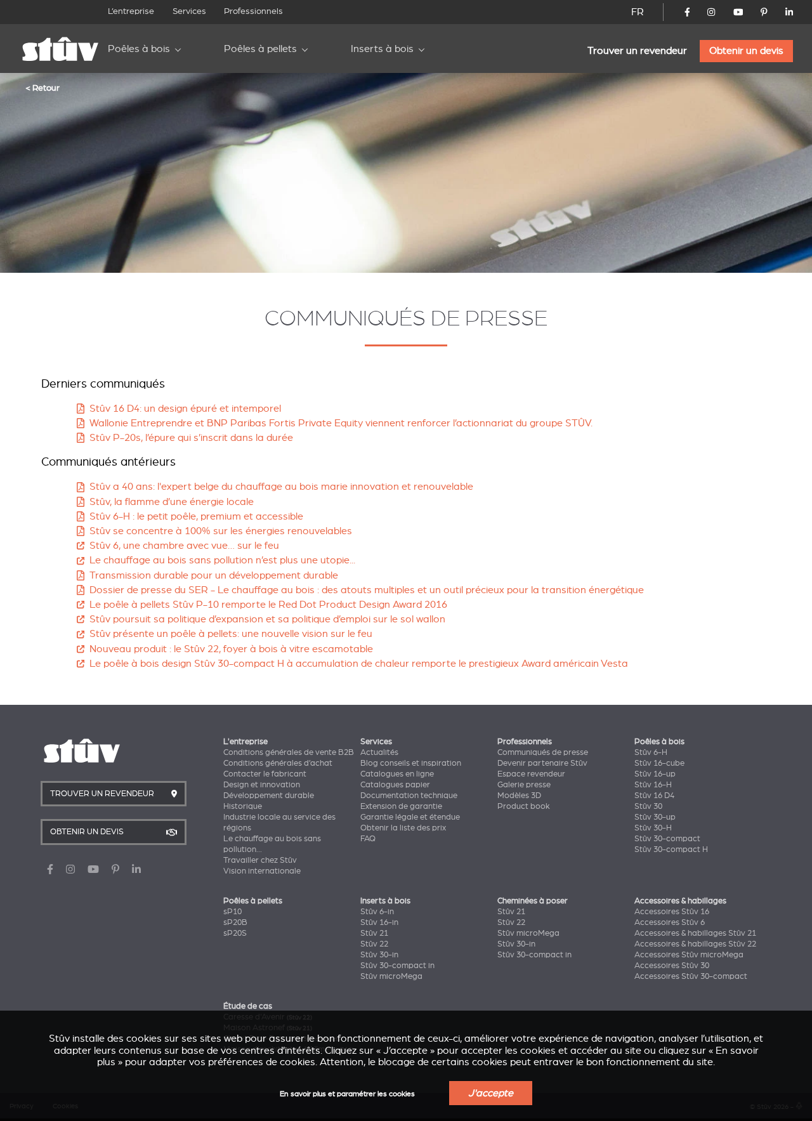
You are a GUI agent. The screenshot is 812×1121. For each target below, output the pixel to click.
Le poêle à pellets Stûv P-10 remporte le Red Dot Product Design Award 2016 (268, 604)
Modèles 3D (519, 795)
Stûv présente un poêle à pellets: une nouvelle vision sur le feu (230, 633)
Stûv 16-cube (659, 763)
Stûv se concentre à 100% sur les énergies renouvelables (220, 531)
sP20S (235, 933)
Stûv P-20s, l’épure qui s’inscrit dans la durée (191, 437)
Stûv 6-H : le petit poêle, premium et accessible (196, 516)
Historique (242, 806)
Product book (523, 806)
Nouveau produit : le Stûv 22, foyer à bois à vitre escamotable (231, 649)
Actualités (379, 752)
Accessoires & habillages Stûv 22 (695, 944)
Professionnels (253, 11)
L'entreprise (245, 741)
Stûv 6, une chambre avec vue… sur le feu (184, 545)
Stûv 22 (374, 944)
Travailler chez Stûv (260, 860)
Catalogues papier (395, 784)
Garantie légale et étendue (410, 817)
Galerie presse (524, 784)
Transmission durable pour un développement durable (213, 575)
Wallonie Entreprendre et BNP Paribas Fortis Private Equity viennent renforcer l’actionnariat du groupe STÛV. (341, 423)
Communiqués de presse (542, 752)
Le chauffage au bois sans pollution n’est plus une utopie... (222, 560)
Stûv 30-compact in (397, 965)
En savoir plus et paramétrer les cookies (347, 1094)
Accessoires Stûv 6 (669, 922)
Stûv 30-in (379, 954)
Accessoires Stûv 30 (671, 965)
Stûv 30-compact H (671, 849)
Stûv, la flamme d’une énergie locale (171, 502)
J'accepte (490, 1093)
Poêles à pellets (260, 49)
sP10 (232, 911)
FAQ (368, 838)
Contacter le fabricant (264, 774)
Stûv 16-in (379, 922)
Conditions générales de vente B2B (288, 752)
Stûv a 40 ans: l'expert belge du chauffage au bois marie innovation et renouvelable (281, 486)
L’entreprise (131, 11)
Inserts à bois (382, 49)
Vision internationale (262, 871)
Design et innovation (261, 784)
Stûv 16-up (655, 774)
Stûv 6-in (377, 911)
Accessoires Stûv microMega (688, 954)
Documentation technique (408, 795)
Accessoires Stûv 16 (671, 911)
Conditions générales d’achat (277, 763)
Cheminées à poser (532, 900)
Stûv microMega (391, 976)
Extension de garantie (401, 806)
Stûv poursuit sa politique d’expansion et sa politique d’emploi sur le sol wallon (267, 619)
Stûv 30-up (655, 817)
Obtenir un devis (746, 50)
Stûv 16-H (653, 784)
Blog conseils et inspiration (410, 763)
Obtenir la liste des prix (403, 827)
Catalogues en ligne (397, 774)
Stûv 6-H (650, 752)
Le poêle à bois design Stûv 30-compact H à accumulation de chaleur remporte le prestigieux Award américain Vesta (358, 663)
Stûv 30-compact (667, 838)
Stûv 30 (648, 806)
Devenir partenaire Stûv (542, 763)
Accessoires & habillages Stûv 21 (695, 933)
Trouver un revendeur (637, 50)
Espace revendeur (531, 774)
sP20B (235, 922)
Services (189, 11)
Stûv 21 (374, 933)
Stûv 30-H (653, 827)
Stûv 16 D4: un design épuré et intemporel (185, 408)
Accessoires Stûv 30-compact (690, 976)
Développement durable (268, 795)
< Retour (42, 87)
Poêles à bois (139, 49)
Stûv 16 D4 (654, 795)
